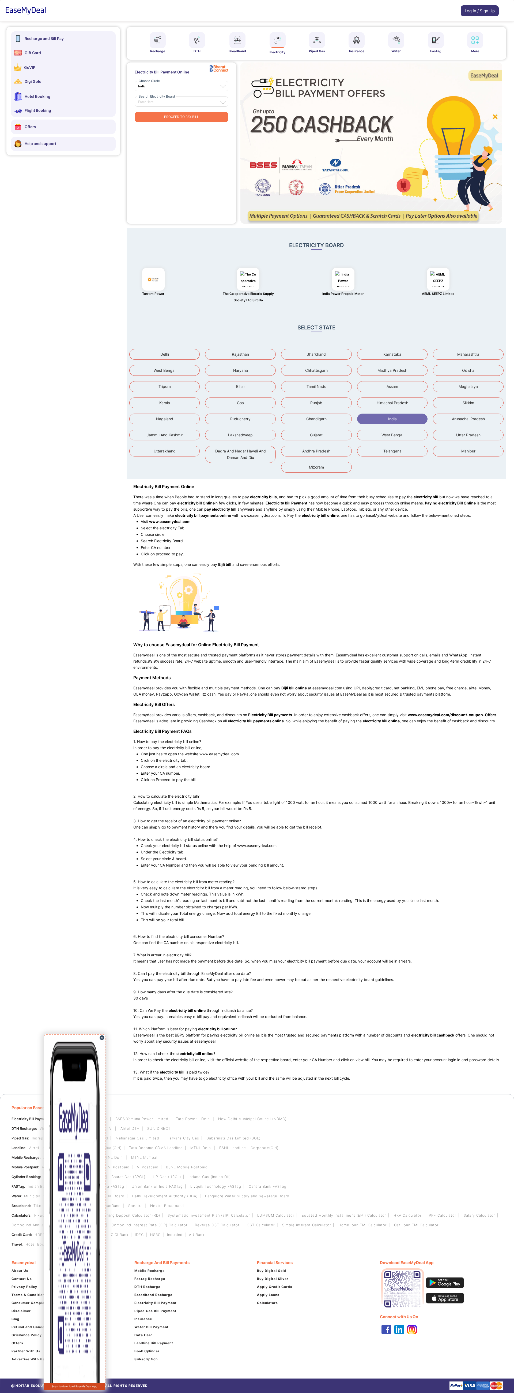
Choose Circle (149, 81)
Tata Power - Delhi (193, 1119)
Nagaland (164, 419)
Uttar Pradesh (468, 435)
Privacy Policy (24, 1287)
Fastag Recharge (149, 1279)
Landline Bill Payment (153, 1343)
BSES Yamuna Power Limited (141, 1119)
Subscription (146, 1359)
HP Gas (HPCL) (167, 1177)
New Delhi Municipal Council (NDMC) (252, 1119)
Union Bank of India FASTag (157, 1186)
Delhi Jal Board (110, 1196)
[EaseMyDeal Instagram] (412, 1329)
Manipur (468, 451)
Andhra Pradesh (316, 451)
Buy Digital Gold (271, 1271)
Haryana (240, 370)
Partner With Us (26, 1351)
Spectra (135, 1205)
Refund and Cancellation (34, 1327)
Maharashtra (468, 354)
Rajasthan (240, 354)
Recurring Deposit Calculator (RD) (128, 1215)
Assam (392, 386)
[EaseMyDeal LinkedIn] (399, 1329)
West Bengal (164, 370)
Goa (240, 402)
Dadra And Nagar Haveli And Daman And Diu (240, 454)
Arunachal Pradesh (468, 419)
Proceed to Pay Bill (181, 117)
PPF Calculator (442, 1215)
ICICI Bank (119, 1234)
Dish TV (105, 1128)
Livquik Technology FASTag (215, 1186)
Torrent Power (153, 294)
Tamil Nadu (316, 386)
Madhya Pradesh (392, 370)
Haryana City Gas (183, 1138)
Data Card (143, 1335)
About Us (20, 1271)
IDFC (139, 1234)
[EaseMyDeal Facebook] (386, 1329)
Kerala (164, 402)
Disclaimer (21, 1311)
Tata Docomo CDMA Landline (156, 1148)
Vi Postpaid (119, 1167)
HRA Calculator (407, 1215)
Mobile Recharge (149, 1271)
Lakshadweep (240, 435)
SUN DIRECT (159, 1128)
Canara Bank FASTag (267, 1186)
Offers (17, 1343)
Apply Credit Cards (274, 1287)
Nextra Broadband (167, 1205)
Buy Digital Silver (272, 1279)
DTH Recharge (147, 1287)
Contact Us (22, 1279)
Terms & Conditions (29, 1295)
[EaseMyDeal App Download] (441, 1288)
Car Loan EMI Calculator (416, 1225)
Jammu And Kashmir (165, 435)
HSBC (155, 1234)
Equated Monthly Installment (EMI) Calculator (344, 1215)
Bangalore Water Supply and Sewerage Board (247, 1196)
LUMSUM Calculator (275, 1215)
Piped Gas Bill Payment (155, 1311)
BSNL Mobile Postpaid (187, 1167)
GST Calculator (261, 1225)
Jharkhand (316, 354)
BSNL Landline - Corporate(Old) (248, 1148)
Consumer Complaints (31, 1303)
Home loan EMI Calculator (362, 1225)
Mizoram (316, 467)
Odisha (468, 370)
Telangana (392, 451)
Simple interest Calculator (306, 1225)
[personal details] (458, 12)
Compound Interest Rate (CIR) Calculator (149, 1225)
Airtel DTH (130, 1128)
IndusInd (175, 1234)
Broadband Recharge (153, 1295)
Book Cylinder (147, 1351)
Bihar (240, 386)
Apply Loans (268, 1295)
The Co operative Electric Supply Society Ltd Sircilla (248, 297)
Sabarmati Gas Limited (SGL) (233, 1138)
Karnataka (392, 354)
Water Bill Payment (151, 1327)
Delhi (164, 354)
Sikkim (468, 402)
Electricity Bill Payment (155, 1303)
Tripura (164, 386)
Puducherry (240, 419)
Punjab (316, 402)
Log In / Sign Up (480, 10)
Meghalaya (468, 386)
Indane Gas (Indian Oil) (209, 1177)
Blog (16, 1319)
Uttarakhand (165, 451)
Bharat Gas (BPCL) (128, 1177)
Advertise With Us (28, 1359)
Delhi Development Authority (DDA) (165, 1196)
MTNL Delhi (201, 1148)
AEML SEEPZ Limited (438, 294)
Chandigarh (316, 419)
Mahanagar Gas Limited (137, 1138)
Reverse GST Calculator (217, 1225)
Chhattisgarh (316, 370)
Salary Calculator (479, 1215)
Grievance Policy (27, 1335)
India (392, 419)
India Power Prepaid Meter (343, 294)
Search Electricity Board (157, 96)
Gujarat (316, 435)
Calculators (267, 1303)
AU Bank (197, 1234)
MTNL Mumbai (144, 1157)
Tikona (39, 1205)
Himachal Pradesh (392, 402)
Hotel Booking (38, 1244)
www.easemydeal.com (260, 515)
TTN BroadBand (106, 1205)
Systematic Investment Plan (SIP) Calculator (209, 1215)
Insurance (143, 1319)
